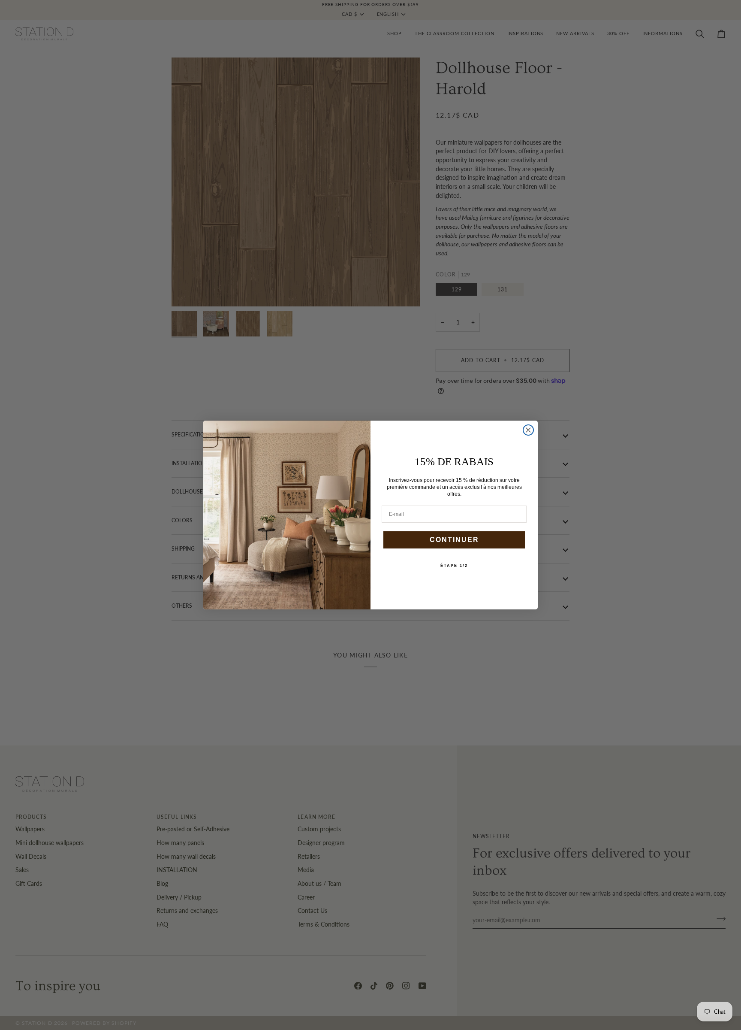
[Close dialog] (528, 430)
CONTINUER (454, 539)
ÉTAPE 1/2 (454, 565)
